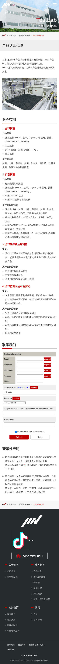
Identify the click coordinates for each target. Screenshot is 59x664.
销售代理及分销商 (41, 599)
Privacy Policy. (24, 387)
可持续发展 (12, 577)
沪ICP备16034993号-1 (29, 656)
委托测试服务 (24, 36)
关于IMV (13, 564)
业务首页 (12, 36)
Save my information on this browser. (30, 432)
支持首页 (14, 607)
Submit (19, 437)
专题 (35, 614)
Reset (40, 437)
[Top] (4, 36)
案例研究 (37, 588)
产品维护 (37, 594)
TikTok (28, 540)
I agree (9, 392)
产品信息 (37, 571)
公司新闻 (37, 620)
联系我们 (11, 614)
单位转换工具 (13, 631)
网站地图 (11, 649)
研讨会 (36, 582)
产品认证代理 (38, 36)
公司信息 (11, 571)
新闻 (37, 607)
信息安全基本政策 (36, 645)
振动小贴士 (12, 625)
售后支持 (11, 620)
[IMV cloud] (29, 556)
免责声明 (21, 645)
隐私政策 (31, 465)
